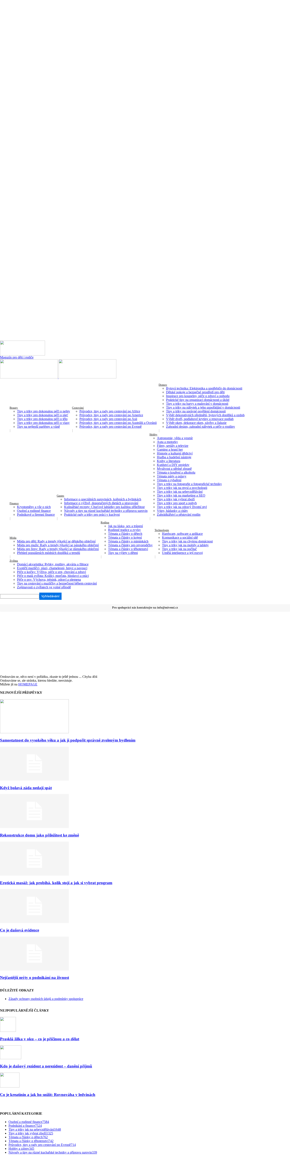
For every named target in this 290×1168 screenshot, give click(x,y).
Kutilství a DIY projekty (173, 465)
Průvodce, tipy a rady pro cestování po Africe (109, 411)
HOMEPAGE (27, 684)
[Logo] (29, 377)
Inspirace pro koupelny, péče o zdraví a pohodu (197, 396)
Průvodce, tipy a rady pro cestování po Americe (111, 415)
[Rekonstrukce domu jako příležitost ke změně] (34, 827)
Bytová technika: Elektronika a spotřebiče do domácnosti (204, 388)
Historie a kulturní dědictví (175, 453)
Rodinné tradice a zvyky (124, 530)
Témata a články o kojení (125, 537)
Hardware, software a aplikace (182, 533)
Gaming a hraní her (170, 449)
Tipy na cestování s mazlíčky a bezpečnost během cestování (57, 583)
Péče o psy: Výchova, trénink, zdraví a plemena (49, 579)
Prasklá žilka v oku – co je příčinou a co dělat (39, 1039)
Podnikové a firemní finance (36, 514)
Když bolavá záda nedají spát (26, 788)
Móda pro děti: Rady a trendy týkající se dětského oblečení (56, 541)
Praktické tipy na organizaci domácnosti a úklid (197, 400)
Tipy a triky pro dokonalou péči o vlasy (43, 423)
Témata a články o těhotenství (128, 549)
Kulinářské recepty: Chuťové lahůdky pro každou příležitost (104, 507)
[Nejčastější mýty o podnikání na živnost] (34, 969)
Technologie (162, 530)
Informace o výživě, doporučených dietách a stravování (101, 503)
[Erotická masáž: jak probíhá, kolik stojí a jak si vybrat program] (34, 874)
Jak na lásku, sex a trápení (125, 526)
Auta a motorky (167, 442)
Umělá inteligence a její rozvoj (182, 553)
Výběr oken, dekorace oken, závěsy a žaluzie (196, 423)
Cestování (78, 407)
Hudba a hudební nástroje (174, 457)
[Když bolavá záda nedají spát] (34, 779)
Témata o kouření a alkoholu (176, 472)
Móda (13, 537)
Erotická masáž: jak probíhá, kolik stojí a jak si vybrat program (56, 883)
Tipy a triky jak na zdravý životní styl (182, 507)
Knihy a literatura (168, 461)
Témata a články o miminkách (128, 541)
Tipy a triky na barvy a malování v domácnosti (197, 403)
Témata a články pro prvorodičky (130, 545)
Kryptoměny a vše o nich (34, 507)
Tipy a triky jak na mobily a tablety (185, 545)
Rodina (105, 522)
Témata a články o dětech (125, 533)
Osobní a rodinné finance (34, 511)
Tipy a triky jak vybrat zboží (176, 499)
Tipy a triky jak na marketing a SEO (181, 495)
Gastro (60, 495)
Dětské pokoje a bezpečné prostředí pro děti (195, 392)
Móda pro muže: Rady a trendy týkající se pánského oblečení (58, 545)
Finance (14, 503)
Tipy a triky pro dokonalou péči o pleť (42, 415)
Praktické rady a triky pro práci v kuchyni (92, 514)
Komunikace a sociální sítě (180, 537)
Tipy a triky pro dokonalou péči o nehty (43, 411)
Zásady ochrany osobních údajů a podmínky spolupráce (45, 999)
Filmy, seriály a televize (172, 445)
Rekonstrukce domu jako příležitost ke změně (39, 835)
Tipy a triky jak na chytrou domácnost (187, 541)
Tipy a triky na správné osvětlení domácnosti (196, 411)
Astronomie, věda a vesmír (175, 438)
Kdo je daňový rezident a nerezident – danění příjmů (46, 1066)
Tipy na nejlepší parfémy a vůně (38, 426)
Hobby (153, 434)
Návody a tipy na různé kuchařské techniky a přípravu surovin (106, 511)
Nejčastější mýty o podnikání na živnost (34, 977)
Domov (163, 384)
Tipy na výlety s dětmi (123, 553)
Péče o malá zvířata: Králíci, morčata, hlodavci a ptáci (53, 576)
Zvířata (14, 560)
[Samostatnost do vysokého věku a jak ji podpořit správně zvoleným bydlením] (34, 732)
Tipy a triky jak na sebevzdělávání (180, 491)
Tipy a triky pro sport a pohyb (177, 503)
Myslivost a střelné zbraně (174, 468)
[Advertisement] (145, 643)
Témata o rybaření (169, 480)
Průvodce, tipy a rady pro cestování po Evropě (110, 426)
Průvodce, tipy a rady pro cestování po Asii (108, 419)
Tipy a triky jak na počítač (179, 549)
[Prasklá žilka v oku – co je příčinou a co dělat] (8, 1030)
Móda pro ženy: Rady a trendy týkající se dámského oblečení (58, 549)
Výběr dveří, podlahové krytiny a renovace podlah (200, 419)
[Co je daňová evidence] (34, 922)
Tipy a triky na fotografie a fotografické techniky (189, 484)
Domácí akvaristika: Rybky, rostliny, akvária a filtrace (53, 564)
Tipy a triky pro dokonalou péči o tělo (42, 419)
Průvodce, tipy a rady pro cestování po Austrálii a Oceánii (118, 423)
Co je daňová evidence (19, 930)
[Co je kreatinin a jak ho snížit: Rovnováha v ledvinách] (10, 1086)
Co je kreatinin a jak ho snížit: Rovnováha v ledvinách (47, 1094)
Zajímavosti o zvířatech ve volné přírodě (44, 587)
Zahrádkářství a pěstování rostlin (178, 514)
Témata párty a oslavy (171, 476)
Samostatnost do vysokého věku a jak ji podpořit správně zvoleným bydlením (67, 740)
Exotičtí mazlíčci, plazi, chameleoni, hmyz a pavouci (52, 568)
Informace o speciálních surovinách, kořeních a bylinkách (102, 499)
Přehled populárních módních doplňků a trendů (48, 553)
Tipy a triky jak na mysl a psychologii (182, 488)
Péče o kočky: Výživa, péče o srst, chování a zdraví (51, 572)
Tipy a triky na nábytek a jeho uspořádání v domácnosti (203, 407)
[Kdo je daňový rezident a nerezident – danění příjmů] (10, 1058)
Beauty (14, 407)
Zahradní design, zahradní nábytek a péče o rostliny (200, 426)
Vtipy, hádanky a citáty (172, 511)
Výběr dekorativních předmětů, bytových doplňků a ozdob (205, 415)
